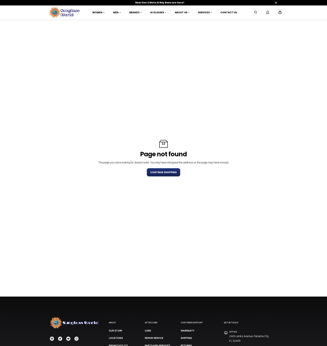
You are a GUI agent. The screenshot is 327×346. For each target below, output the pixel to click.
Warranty (187, 330)
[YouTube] (68, 339)
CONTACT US (228, 12)
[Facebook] (52, 339)
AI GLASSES (157, 12)
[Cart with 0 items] (280, 12)
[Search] (255, 12)
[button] (280, 12)
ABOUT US (181, 12)
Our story (115, 330)
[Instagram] (76, 339)
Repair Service (154, 338)
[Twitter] (60, 339)
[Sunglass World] (64, 12)
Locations (116, 338)
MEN (116, 12)
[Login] (267, 12)
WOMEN (97, 12)
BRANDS (134, 12)
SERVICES (204, 12)
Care (148, 330)
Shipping (186, 338)
